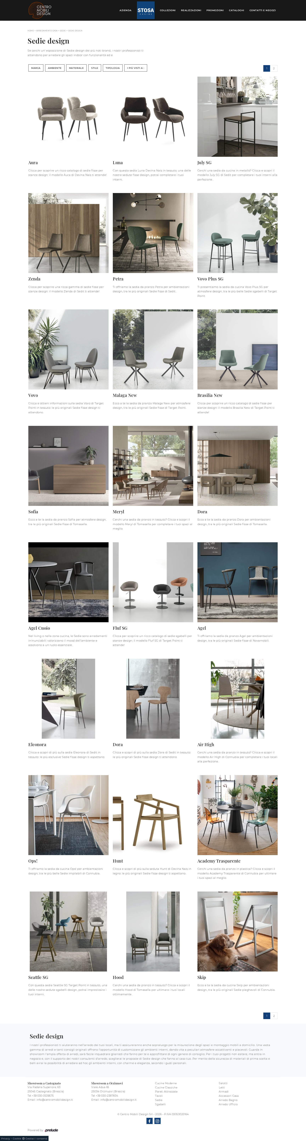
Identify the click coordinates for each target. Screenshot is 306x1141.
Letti (222, 1087)
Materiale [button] (76, 68)
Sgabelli (160, 1104)
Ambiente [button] (55, 68)
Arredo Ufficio (228, 1104)
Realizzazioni (191, 10)
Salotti (223, 1083)
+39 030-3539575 (43, 1095)
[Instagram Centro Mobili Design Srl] (157, 1121)
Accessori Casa (229, 1095)
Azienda (126, 10)
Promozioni (215, 10)
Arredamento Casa (47, 31)
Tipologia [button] (113, 68)
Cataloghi (236, 10)
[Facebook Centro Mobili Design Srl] (149, 1121)
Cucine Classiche (166, 1087)
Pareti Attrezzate (166, 1091)
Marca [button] (36, 68)
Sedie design (75, 31)
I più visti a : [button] (135, 68)
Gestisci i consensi (36, 1138)
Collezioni (168, 10)
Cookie (17, 1138)
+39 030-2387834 (107, 1095)
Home (31, 31)
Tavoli (159, 1095)
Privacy (5, 1138)
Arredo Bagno (228, 1100)
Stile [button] (94, 68)
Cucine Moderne (166, 1083)
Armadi (224, 1091)
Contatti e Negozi (263, 10)
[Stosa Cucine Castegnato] (145, 10)
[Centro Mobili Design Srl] (40, 10)
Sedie (63, 31)
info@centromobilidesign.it (55, 1099)
